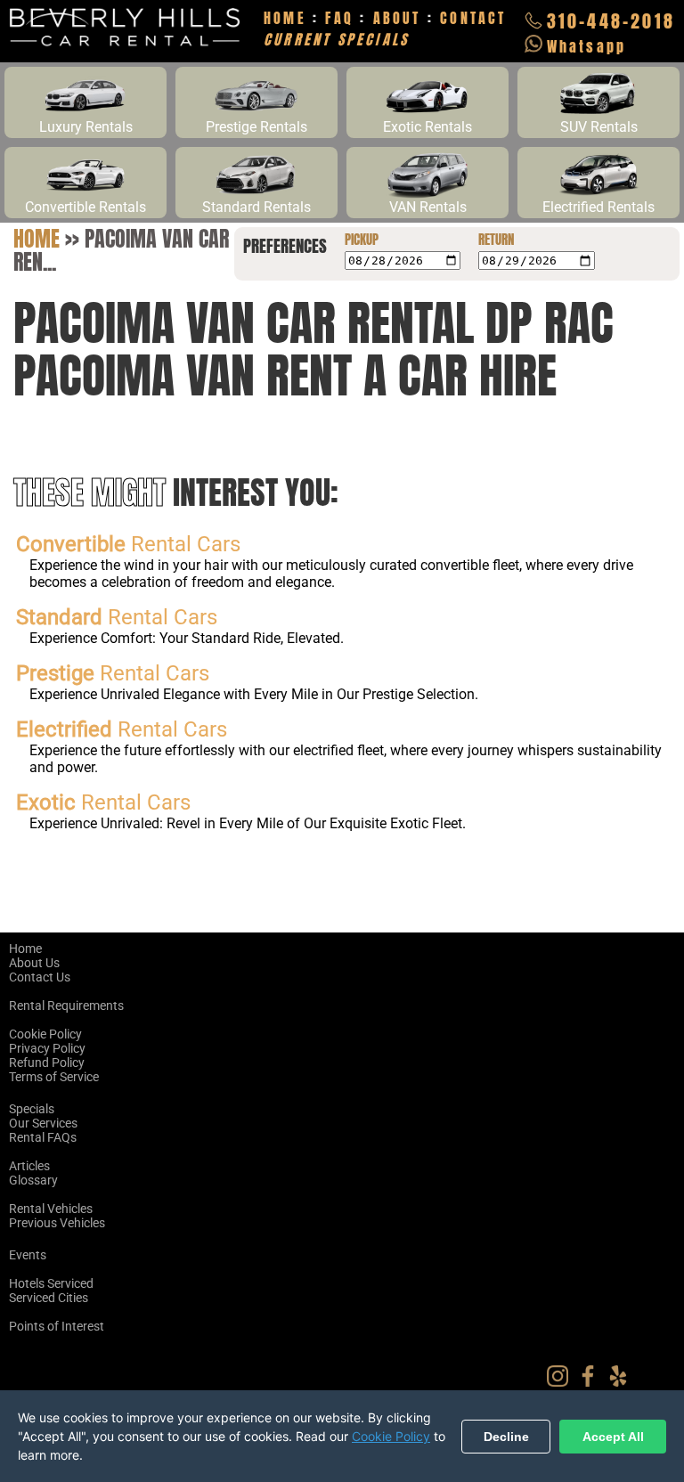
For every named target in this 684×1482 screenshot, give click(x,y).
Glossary (33, 1180)
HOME (285, 17)
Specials (31, 1109)
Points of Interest (56, 1326)
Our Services (43, 1123)
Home (36, 239)
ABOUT (397, 17)
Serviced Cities (48, 1298)
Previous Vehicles (57, 1223)
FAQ (339, 17)
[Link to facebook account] (592, 1382)
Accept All (613, 1436)
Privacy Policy (47, 1048)
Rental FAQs (43, 1137)
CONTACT (473, 17)
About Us (34, 963)
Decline (506, 1436)
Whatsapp (587, 46)
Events (27, 1255)
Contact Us (39, 977)
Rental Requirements (66, 1005)
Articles (29, 1166)
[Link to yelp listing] (622, 1382)
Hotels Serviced (51, 1283)
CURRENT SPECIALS (336, 39)
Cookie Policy (45, 1034)
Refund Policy (47, 1062)
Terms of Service (54, 1077)
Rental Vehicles (51, 1208)
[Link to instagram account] (562, 1382)
